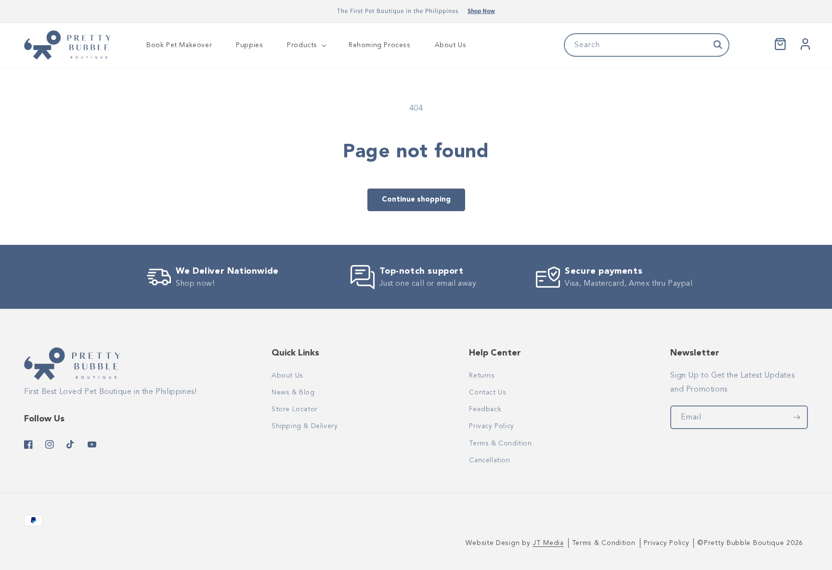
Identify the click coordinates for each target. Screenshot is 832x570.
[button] (305, 45)
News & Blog (293, 392)
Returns (481, 375)
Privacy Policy (491, 426)
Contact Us (487, 392)
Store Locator (295, 409)
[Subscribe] (796, 417)
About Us (287, 375)
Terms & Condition (500, 443)
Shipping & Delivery (305, 426)
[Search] (717, 44)
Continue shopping (416, 199)
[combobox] (646, 45)
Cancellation (489, 460)
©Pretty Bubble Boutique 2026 (750, 543)
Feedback (485, 409)
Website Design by (514, 543)
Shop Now (481, 11)
